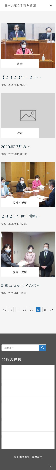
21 (31, 309)
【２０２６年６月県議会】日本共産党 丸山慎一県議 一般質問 (27, 407)
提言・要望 (20, 203)
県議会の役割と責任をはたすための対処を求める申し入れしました (27, 424)
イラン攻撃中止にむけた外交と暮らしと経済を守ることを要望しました (27, 442)
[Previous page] (4, 309)
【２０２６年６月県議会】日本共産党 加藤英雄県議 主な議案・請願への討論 (27, 372)
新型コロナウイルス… (21, 285)
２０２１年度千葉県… (21, 216)
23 (44, 309)
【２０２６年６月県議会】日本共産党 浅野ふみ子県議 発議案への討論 (27, 390)
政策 (20, 64)
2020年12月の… (15, 146)
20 (24, 309)
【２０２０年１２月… (21, 77)
